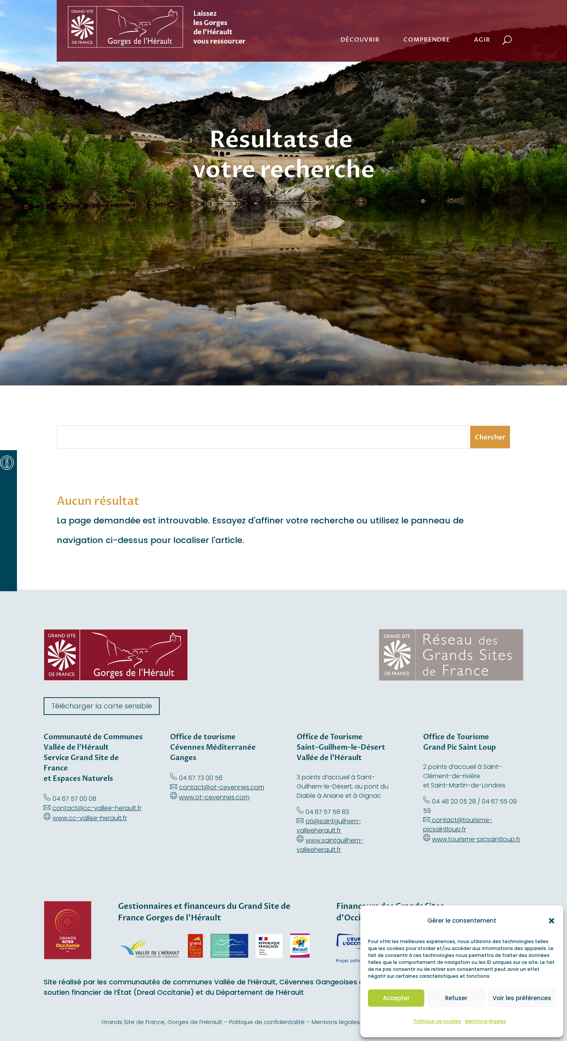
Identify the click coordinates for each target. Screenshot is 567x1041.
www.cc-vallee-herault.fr (89, 818)
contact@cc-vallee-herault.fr (97, 808)
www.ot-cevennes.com (214, 797)
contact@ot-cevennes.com (221, 787)
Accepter (396, 998)
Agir (482, 40)
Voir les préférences (522, 998)
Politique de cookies (437, 1021)
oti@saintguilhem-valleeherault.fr (329, 826)
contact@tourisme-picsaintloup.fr (457, 825)
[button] (551, 921)
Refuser (456, 998)
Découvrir (360, 40)
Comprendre (426, 40)
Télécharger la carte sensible (101, 706)
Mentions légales (485, 1021)
